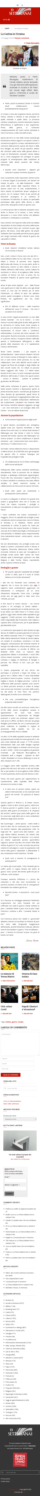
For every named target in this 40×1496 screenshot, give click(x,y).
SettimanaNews (14, 1489)
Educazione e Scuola (13, 1330)
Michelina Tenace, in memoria (16, 1288)
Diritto (8, 1324)
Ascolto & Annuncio (13, 1303)
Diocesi (8, 1321)
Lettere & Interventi (13, 1349)
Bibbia (8, 1306)
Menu (5, 19)
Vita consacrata (11, 1418)
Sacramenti (10, 1397)
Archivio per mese (9, 1116)
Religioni (9, 1391)
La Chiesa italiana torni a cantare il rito (19, 1285)
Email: (7, 1177)
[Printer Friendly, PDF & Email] (32, 942)
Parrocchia (9, 1370)
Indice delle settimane (11, 1104)
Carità (7, 28)
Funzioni (9, 1336)
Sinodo (8, 1403)
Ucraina (20, 1022)
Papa (7, 1367)
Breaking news (11, 1309)
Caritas (8, 1022)
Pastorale (9, 1373)
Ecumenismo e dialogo (14, 1327)
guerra (14, 1022)
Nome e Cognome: (12, 1185)
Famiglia (9, 1333)
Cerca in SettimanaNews (12, 1101)
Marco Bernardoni (9, 981)
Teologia (9, 1412)
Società (8, 1406)
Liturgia (8, 1355)
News (8, 1364)
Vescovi (8, 1415)
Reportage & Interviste (14, 1394)
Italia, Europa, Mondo (13, 1346)
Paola (8, 1252)
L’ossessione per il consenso (23, 1237)
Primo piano (10, 1382)
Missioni (8, 1361)
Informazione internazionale (16, 1342)
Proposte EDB (11, 1388)
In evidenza (10, 1339)
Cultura (8, 1318)
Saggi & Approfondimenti (15, 1400)
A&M (24, 1492)
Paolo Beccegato (32, 43)
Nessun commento (22, 38)
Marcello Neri (28, 981)
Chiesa (8, 1315)
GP (7, 1226)
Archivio (8, 1300)
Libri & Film (10, 1352)
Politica (8, 1379)
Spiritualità (9, 1409)
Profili (8, 1385)
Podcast (8, 1376)
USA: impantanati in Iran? (14, 1278)
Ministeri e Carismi (12, 1358)
